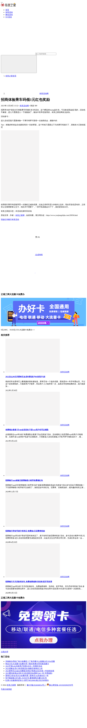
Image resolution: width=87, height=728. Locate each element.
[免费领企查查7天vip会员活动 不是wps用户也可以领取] (32, 425)
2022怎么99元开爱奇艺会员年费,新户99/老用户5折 (25, 377)
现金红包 (4, 219)
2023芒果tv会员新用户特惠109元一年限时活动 (23, 666)
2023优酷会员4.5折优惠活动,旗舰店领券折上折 (24, 668)
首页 (7, 10)
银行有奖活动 (13, 219)
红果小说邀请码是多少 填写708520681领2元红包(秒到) (27, 680)
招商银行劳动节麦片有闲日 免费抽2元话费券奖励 (25, 531)
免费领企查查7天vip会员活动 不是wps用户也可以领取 (26, 430)
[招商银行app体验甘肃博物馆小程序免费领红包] (32, 475)
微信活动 (9, 15)
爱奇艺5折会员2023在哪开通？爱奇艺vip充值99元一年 (26, 676)
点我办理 (4, 652)
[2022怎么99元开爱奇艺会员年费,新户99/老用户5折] (32, 372)
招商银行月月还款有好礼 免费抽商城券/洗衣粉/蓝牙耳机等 (28, 582)
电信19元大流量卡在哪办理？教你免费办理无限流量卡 (27, 664)
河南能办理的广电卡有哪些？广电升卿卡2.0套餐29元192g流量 (30, 661)
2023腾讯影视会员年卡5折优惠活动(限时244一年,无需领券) (28, 673)
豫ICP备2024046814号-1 (36, 685)
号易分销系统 (6, 689)
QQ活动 (8, 17)
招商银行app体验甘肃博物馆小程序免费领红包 (24, 480)
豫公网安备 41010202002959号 (61, 685)
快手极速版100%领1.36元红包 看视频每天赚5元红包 (26, 678)
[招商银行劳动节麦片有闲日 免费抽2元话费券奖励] (32, 526)
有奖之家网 (19, 215)
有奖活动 (9, 12)
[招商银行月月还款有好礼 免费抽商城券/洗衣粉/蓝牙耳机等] (32, 577)
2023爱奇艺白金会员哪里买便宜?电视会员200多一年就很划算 (29, 671)
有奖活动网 (24, 106)
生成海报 (39, 255)
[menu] (2, 2)
